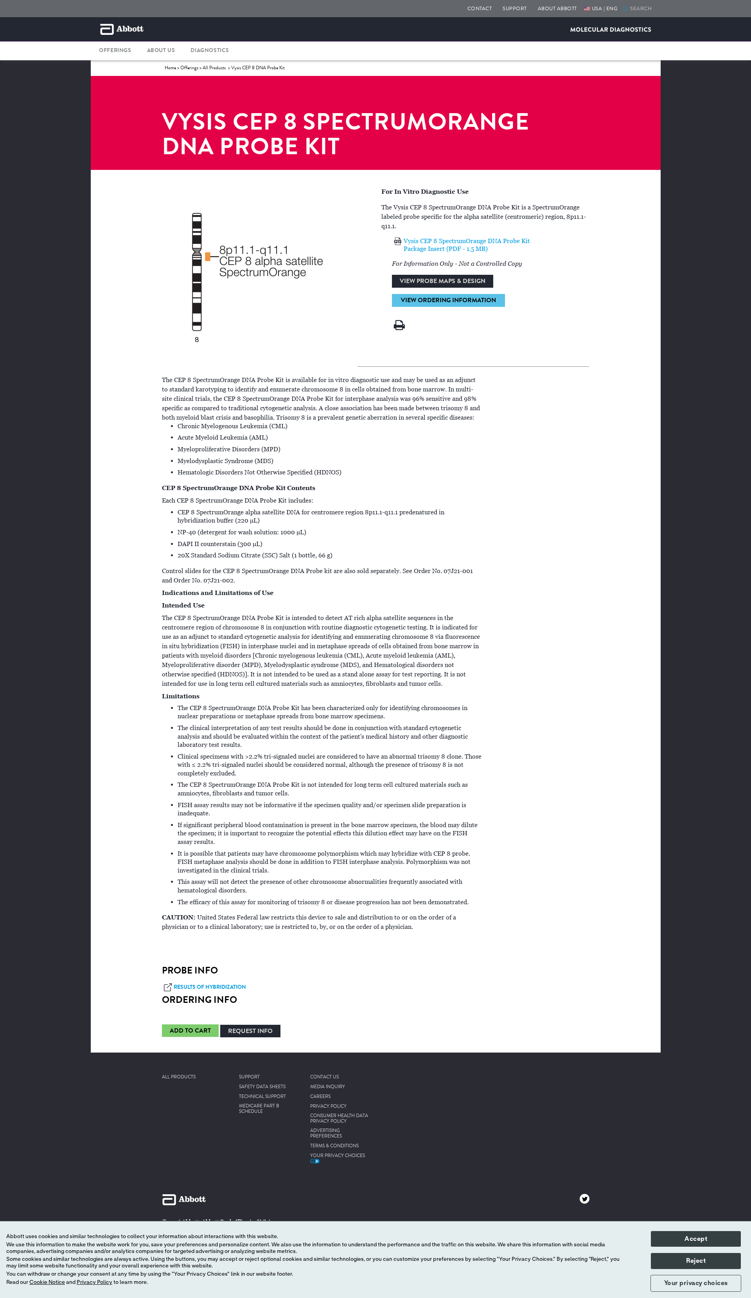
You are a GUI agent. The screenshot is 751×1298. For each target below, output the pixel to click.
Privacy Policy (94, 1282)
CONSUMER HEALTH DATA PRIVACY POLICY (339, 1119)
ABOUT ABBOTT (557, 8)
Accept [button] (696, 1239)
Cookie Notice (47, 1282)
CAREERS (320, 1097)
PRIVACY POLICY (328, 1106)
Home (170, 68)
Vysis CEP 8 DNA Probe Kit (258, 68)
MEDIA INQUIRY (327, 1087)
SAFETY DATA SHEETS (262, 1087)
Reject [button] (696, 1261)
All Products (215, 68)
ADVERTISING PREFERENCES (326, 1133)
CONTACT (479, 8)
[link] (190, 1031)
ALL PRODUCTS (179, 1077)
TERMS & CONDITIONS (334, 1146)
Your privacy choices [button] (696, 1283)
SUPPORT (515, 8)
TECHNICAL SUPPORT (262, 1097)
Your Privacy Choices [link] (337, 1155)
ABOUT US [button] (161, 50)
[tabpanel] (375, 663)
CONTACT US (324, 1077)
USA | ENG (605, 8)
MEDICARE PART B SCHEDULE (259, 1109)
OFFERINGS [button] (115, 50)
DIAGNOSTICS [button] (209, 50)
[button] (625, 9)
